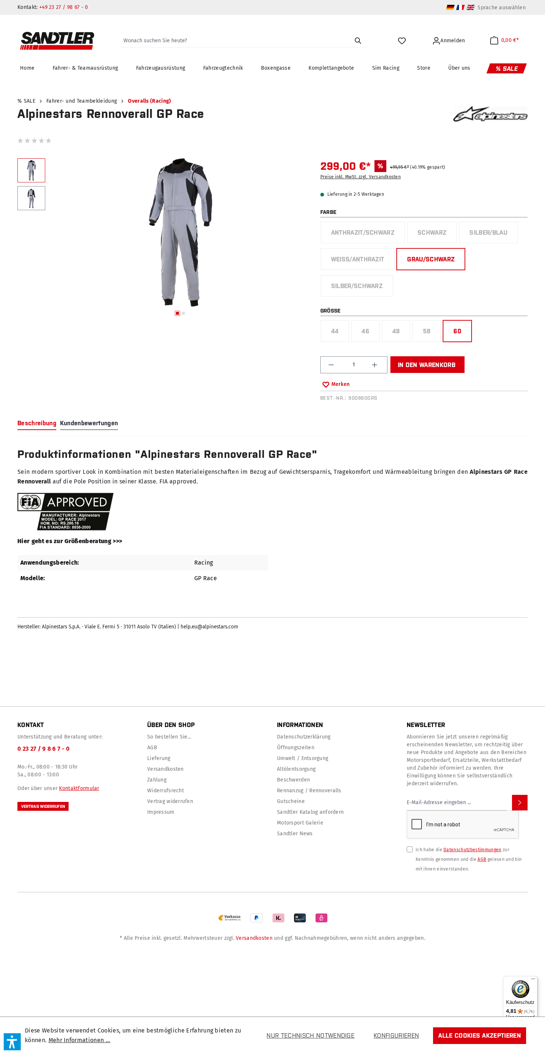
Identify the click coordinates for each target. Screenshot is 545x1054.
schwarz (436, 234)
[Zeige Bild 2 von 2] (183, 313)
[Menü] (533, 980)
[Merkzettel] (403, 41)
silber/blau (493, 234)
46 (370, 333)
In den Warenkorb (426, 364)
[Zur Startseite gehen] (57, 41)
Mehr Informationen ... (79, 1040)
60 (457, 331)
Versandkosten (165, 769)
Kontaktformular (79, 788)
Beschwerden (293, 780)
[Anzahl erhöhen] (375, 364)
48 (401, 333)
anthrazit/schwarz (367, 234)
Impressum (161, 812)
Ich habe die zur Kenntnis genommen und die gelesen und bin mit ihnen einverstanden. (469, 859)
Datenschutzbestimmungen (472, 849)
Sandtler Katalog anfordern (310, 812)
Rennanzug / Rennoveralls (309, 790)
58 (432, 333)
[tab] (36, 423)
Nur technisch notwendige (310, 1035)
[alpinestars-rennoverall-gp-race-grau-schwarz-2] (180, 232)
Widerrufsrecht (165, 790)
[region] (164, 239)
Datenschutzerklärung (304, 737)
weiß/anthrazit (362, 261)
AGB (152, 747)
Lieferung (159, 758)
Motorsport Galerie (300, 823)
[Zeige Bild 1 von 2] (177, 313)
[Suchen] (358, 40)
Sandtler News (295, 833)
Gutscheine (291, 801)
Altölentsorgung (296, 769)
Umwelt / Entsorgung (302, 758)
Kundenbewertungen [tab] (89, 423)
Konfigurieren (396, 1035)
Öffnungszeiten (295, 747)
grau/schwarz (431, 259)
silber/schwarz (362, 288)
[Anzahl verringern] (332, 364)
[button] (12, 1041)
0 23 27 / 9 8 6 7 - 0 (43, 748)
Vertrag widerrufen (43, 806)
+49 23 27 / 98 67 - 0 (63, 7)
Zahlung (156, 780)
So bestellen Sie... (169, 737)
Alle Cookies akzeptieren (479, 1035)
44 (340, 333)
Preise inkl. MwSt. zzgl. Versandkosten (360, 176)
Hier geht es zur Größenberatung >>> (69, 541)
